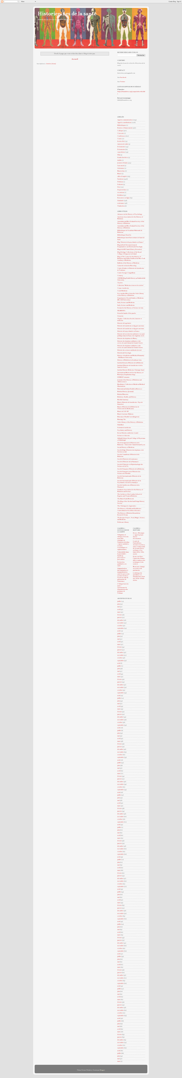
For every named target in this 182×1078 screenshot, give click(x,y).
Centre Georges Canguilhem (126, 273)
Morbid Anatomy (122, 400)
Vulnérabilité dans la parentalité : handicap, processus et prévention (123, 555)
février (119, 615)
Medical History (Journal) (125, 391)
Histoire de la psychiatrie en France (128, 331)
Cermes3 (120, 275)
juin (118, 604)
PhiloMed (120, 425)
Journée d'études (122, 163)
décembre (120, 620)
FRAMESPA (121, 310)
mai (118, 607)
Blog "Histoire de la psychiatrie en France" (130, 242)
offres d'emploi (122, 176)
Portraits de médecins (124, 427)
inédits (119, 160)
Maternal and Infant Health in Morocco (129, 389)
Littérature (120, 168)
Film (118, 155)
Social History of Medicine (125, 447)
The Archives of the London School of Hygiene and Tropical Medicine (129, 495)
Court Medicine (122, 291)
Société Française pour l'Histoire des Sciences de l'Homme (128, 472)
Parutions (120, 179)
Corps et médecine (123, 288)
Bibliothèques (121, 125)
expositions (121, 152)
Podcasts (120, 184)
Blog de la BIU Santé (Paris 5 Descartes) (129, 249)
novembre (120, 623)
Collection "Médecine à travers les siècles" (130, 285)
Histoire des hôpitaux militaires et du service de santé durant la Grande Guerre (130, 342)
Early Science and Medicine (126, 302)
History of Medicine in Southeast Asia (129, 360)
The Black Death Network (125, 499)
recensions (120, 192)
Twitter (122, 81)
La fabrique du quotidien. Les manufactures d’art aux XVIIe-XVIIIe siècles (139, 576)
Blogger (102, 1070)
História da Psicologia (124, 353)
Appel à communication (124, 120)
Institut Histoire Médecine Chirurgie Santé (130, 370)
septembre (120, 628)
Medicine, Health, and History (126, 397)
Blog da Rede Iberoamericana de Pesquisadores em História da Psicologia (129, 246)
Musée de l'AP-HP (123, 411)
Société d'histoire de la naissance (127, 459)
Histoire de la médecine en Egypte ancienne (130, 326)
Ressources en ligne (123, 198)
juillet (119, 601)
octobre (119, 625)
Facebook (123, 77)
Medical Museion (122, 394)
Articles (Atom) (51, 64)
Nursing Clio (121, 419)
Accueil (75, 59)
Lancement (120, 165)
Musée (119, 173)
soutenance (120, 203)
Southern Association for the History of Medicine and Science (130, 490)
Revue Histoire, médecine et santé (127, 433)
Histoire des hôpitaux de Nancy (127, 338)
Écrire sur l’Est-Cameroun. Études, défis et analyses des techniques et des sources (139, 560)
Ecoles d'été (121, 141)
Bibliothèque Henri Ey (124, 235)
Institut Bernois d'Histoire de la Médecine (130, 363)
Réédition (120, 195)
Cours (119, 139)
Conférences (121, 136)
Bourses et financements (124, 128)
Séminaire (120, 200)
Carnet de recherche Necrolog (126, 265)
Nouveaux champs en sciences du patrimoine (139, 568)
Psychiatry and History (124, 430)
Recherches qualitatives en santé (121, 564)
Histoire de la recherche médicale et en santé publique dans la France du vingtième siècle (131, 335)
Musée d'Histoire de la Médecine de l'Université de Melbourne (128, 408)
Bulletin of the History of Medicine (128, 263)
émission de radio (122, 144)
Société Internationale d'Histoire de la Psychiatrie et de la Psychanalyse (129, 481)
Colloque (120, 131)
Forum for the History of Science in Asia (130, 308)
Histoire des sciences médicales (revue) (129, 350)
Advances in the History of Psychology (129, 214)
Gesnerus (120, 316)
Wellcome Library (123, 522)
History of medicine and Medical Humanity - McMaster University (130, 356)
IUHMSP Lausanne (123, 377)
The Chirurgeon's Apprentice (126, 506)
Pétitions (120, 182)
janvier (119, 617)
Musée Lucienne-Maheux (125, 414)
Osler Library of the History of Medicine (130, 422)
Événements (121, 149)
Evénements (121, 147)
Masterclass (121, 171)
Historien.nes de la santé (67, 13)
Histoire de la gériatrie (124, 323)
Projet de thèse (121, 190)
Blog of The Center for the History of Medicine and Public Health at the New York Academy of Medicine (131, 258)
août (118, 631)
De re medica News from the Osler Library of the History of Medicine (130, 294)
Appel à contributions (124, 122)
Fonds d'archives (122, 157)
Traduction (121, 206)
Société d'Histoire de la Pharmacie (128, 462)
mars (118, 612)
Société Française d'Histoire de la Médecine (130, 469)
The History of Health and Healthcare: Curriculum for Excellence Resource (129, 509)
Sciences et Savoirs (123, 435)
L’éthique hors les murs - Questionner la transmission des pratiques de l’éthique (122, 588)
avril (118, 609)
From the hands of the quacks (126, 313)
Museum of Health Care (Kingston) (128, 417)
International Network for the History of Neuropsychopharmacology (130, 373)
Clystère (120, 283)
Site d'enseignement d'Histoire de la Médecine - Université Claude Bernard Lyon (131, 443)
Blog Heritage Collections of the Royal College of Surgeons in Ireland (129, 253)
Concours (120, 133)
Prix (118, 187)
